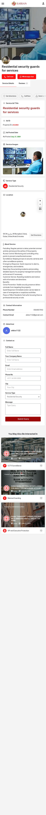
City (6, 384)
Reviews (23, 83)
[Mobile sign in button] (43, 3)
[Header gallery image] (23, 33)
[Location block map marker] (23, 214)
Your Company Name (13, 356)
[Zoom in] (40, 200)
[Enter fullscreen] (40, 208)
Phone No (9, 375)
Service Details (8, 83)
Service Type (10, 393)
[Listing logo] (6, 60)
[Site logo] (14, 3)
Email (7, 365)
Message (9, 402)
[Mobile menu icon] (2, 3)
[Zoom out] (40, 204)
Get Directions (36, 235)
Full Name (9, 347)
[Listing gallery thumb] (23, 160)
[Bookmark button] (41, 466)
